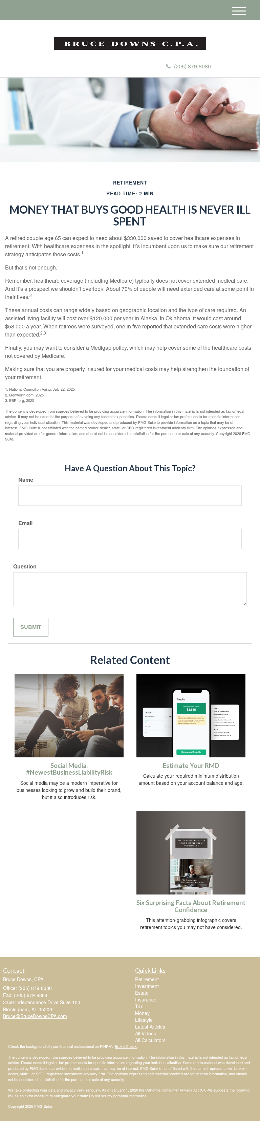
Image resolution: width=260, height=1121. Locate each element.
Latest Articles (150, 1026)
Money (142, 1013)
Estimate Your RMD (191, 765)
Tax (139, 1006)
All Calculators (150, 1040)
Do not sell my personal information (118, 1095)
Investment (147, 986)
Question (25, 566)
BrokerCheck (126, 1046)
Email (25, 523)
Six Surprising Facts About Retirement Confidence (190, 906)
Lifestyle (144, 1019)
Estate (142, 992)
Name (25, 479)
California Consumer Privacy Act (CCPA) (178, 1090)
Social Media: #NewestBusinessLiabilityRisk (69, 769)
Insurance (145, 999)
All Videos (145, 1033)
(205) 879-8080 (192, 66)
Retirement (147, 979)
